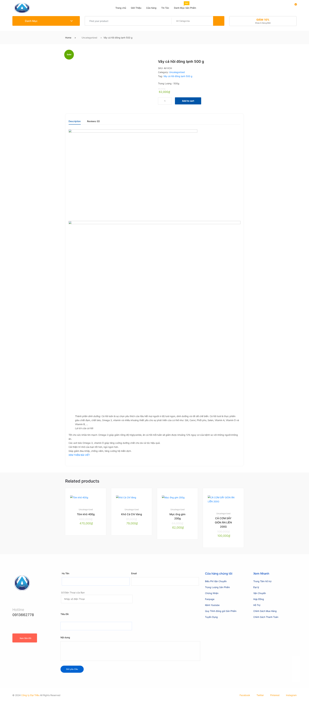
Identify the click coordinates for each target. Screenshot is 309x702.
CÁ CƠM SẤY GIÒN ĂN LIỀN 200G (223, 522)
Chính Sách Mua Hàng (265, 611)
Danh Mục (30, 21)
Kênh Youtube (212, 605)
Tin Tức (165, 7)
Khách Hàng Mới (263, 21)
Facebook (245, 695)
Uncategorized (89, 37)
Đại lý (256, 587)
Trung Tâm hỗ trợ (262, 581)
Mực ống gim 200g (177, 516)
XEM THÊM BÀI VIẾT (79, 455)
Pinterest (275, 695)
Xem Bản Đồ (25, 638)
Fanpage (209, 599)
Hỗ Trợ (256, 605)
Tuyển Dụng (211, 617)
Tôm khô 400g (86, 514)
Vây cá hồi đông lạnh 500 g (177, 76)
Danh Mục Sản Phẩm (185, 5)
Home (68, 37)
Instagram (291, 695)
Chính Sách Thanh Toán (265, 617)
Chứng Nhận (211, 593)
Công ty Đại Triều (30, 695)
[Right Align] (218, 21)
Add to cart (188, 100)
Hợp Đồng (258, 599)
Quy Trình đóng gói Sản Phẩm (220, 611)
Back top (296, 671)
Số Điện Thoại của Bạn (73, 592)
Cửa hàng (151, 7)
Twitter (260, 695)
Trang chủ (120, 7)
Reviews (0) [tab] (93, 121)
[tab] (75, 122)
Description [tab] (75, 121)
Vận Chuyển (259, 593)
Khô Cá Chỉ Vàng (131, 514)
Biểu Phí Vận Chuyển (216, 581)
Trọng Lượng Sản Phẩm (217, 587)
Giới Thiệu (136, 7)
